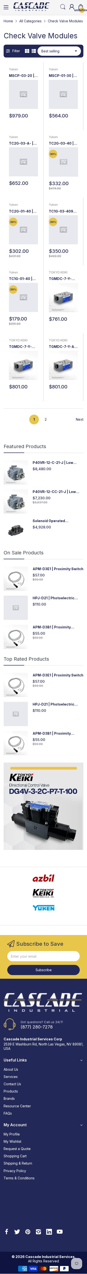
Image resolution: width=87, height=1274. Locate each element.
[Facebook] (6, 1232)
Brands (9, 1098)
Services (11, 1077)
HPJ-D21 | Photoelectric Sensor (53, 598)
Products (11, 1091)
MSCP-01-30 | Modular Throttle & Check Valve (61, 76)
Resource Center (17, 1106)
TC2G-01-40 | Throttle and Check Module (21, 211)
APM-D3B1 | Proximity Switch (52, 627)
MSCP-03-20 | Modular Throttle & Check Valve (21, 76)
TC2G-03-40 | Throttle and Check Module (61, 143)
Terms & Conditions (19, 1178)
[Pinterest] (28, 1232)
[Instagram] (38, 1232)
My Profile (12, 1134)
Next (79, 419)
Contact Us (12, 1084)
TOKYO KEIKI (58, 272)
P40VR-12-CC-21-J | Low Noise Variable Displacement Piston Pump (58, 492)
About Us (11, 1069)
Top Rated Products (26, 659)
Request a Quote (17, 1149)
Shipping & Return (18, 1163)
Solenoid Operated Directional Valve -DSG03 (55, 521)
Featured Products (25, 446)
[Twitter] (17, 1232)
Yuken (13, 69)
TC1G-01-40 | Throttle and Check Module (21, 279)
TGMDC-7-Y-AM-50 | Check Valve (22, 347)
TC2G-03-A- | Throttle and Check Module (21, 143)
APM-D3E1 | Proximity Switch (58, 569)
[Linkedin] (49, 1232)
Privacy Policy (15, 1171)
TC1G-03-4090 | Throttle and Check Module (63, 211)
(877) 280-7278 (37, 1026)
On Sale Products (24, 553)
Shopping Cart (15, 1156)
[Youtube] (60, 1232)
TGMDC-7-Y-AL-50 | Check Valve (63, 347)
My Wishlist (12, 1141)
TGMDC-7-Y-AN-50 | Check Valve (61, 279)
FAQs (8, 1113)
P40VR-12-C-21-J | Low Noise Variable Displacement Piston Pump (58, 462)
